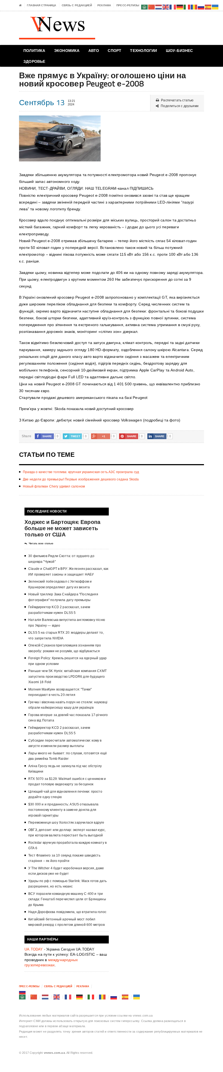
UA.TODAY (33, 949)
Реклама (104, 5)
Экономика (67, 50)
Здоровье (34, 61)
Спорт (114, 50)
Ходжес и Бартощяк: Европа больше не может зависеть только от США (62, 528)
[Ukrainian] (136, 997)
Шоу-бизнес (179, 50)
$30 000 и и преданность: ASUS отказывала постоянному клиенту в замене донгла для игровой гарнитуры (63, 809)
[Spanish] (125, 997)
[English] (56, 997)
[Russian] (22, 991)
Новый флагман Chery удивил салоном (54, 486)
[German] (79, 997)
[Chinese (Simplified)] (34, 997)
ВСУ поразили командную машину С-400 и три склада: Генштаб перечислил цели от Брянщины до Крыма (67, 899)
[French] (68, 997)
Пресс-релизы (127, 5)
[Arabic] (22, 997)
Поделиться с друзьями (180, 106)
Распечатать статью (177, 100)
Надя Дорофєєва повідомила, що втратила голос (67, 912)
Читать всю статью (41, 543)
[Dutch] (45, 997)
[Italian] (91, 997)
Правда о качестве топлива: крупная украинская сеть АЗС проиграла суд (81, 472)
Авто (93, 50)
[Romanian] (102, 997)
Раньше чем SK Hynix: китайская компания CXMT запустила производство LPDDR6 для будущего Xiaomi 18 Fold (67, 676)
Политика (34, 50)
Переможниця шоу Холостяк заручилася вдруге (66, 822)
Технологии (143, 50)
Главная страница (41, 5)
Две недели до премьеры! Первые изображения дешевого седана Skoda (81, 479)
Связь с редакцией (77, 5)
